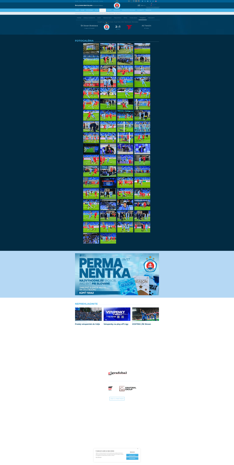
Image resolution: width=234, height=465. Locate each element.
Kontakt (92, 441)
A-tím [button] (96, 10)
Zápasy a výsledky (79, 441)
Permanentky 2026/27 (109, 432)
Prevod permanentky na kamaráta (123, 441)
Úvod (77, 10)
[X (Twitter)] (145, 1)
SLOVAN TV (140, 10)
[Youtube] (147, 1)
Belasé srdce (95, 1)
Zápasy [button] (102, 10)
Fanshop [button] (148, 10)
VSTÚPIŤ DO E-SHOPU (138, 431)
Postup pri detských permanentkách (122, 444)
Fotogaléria (143, 17)
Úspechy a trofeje (94, 432)
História (91, 431)
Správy (109, 10)
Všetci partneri (117, 399)
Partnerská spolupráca (95, 448)
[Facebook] (142, 1)
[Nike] (117, 354)
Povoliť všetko (132, 458)
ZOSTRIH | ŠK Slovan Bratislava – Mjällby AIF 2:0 (144, 325)
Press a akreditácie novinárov (93, 444)
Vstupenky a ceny (108, 431)
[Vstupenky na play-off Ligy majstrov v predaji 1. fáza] (117, 314)
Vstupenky (85, 322)
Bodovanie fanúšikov (123, 447)
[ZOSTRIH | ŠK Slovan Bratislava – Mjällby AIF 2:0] (145, 314)
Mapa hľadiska (107, 441)
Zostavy (89, 17)
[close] (138, 448)
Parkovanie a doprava (109, 443)
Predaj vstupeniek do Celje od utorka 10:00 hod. (87, 325)
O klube (92, 437)
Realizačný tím (79, 432)
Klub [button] (82, 10)
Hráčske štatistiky (79, 434)
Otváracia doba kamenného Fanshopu (137, 433)
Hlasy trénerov (117, 17)
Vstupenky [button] (89, 10)
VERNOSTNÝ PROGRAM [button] (128, 10)
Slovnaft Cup (95, 13)
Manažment (92, 439)
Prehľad (79, 17)
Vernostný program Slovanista (108, 445)
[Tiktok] (153, 1)
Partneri (92, 446)
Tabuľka (77, 442)
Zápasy (80, 13)
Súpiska (77, 431)
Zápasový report (107, 17)
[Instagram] (150, 1)
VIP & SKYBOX (107, 434)
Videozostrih (151, 17)
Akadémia (117, 10)
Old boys (92, 436)
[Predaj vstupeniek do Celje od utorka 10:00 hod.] (88, 314)
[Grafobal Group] (128, 388)
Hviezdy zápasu (133, 17)
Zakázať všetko (132, 455)
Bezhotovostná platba (109, 439)
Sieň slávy (92, 434)
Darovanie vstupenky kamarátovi (123, 437)
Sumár (99, 17)
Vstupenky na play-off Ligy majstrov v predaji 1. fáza (116, 325)
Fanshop (101, 1)
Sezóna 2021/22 (87, 13)
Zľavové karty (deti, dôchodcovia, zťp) (108, 437)
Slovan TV (142, 322)
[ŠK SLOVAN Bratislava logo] (117, 4)
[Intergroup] (106, 388)
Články (125, 17)
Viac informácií (98, 457)
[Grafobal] (117, 373)
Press (80, 1)
